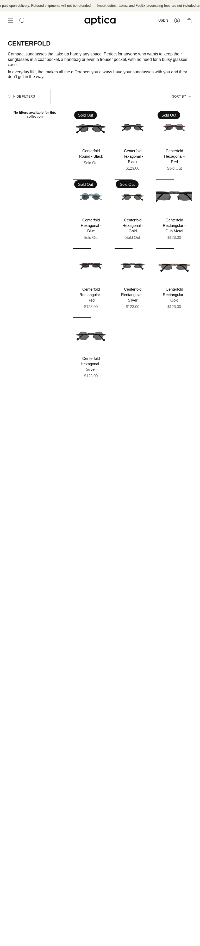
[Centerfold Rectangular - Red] (91, 266)
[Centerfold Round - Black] (91, 128)
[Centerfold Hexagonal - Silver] (91, 335)
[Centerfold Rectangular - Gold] (174, 266)
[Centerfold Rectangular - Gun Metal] (174, 197)
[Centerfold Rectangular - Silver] (133, 266)
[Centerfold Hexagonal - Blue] (91, 197)
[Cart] (189, 21)
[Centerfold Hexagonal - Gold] (133, 197)
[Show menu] (10, 21)
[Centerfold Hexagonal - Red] (174, 128)
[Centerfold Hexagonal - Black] (133, 128)
